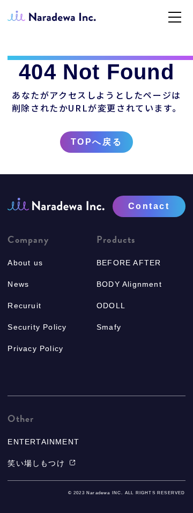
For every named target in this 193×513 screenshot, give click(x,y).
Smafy (108, 327)
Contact (149, 206)
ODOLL (110, 305)
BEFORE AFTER (128, 262)
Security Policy (37, 327)
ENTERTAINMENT (43, 441)
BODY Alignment (129, 284)
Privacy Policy (35, 348)
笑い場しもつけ (36, 463)
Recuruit (24, 305)
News (18, 284)
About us (25, 262)
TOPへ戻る (96, 142)
